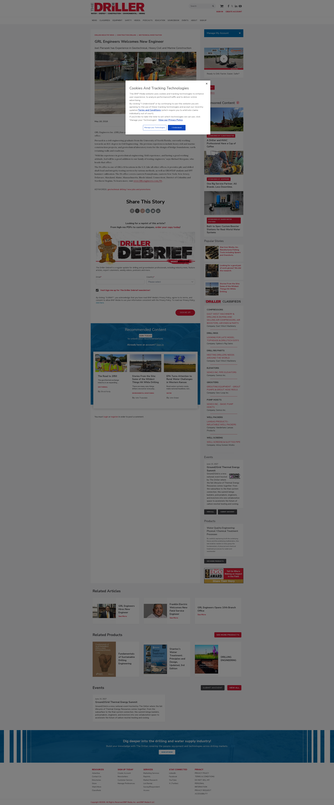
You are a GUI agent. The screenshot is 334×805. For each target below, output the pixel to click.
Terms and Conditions (149, 110)
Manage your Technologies (154, 128)
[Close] (207, 84)
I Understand (177, 128)
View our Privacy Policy (170, 120)
